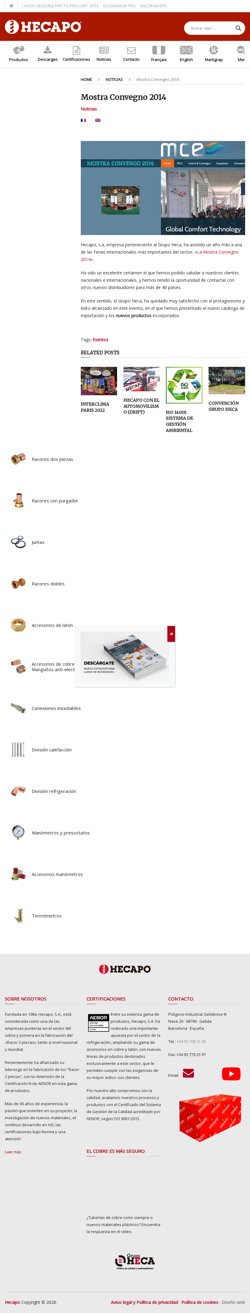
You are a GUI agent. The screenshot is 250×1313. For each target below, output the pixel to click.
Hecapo (12, 1302)
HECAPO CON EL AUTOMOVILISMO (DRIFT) (141, 406)
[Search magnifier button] (238, 28)
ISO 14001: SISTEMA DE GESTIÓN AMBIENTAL (179, 421)
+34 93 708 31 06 (191, 1041)
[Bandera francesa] (83, 122)
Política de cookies (199, 1302)
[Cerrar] (171, 634)
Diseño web (233, 1302)
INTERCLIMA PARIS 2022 (95, 407)
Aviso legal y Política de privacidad (144, 1302)
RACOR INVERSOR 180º (148, 6)
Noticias (89, 109)
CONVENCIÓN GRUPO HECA (224, 406)
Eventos (101, 339)
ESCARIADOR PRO (107, 6)
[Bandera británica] (97, 122)
